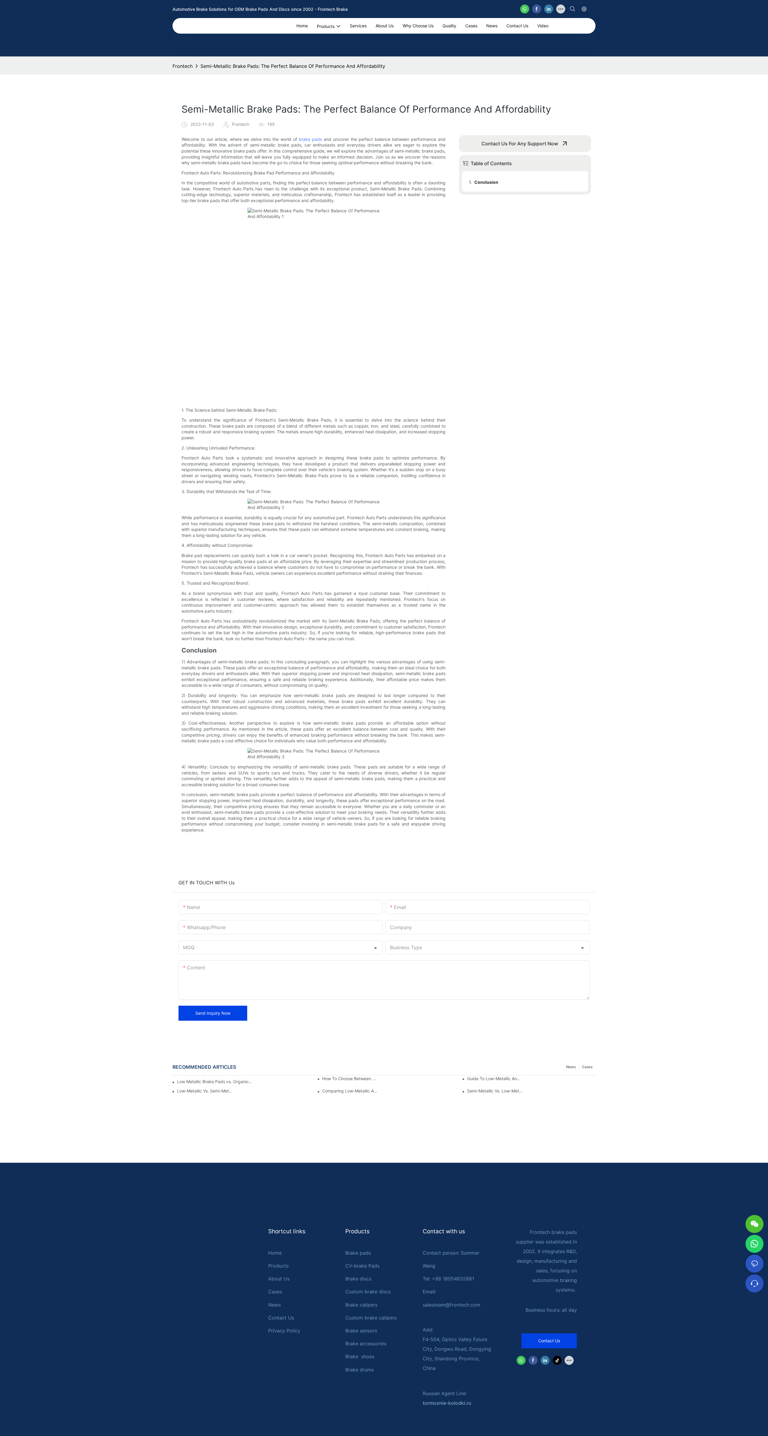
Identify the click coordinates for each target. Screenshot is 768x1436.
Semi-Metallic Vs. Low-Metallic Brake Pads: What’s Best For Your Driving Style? (495, 1090)
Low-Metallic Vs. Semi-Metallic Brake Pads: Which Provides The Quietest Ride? (205, 1090)
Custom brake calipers (371, 1318)
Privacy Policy (284, 1331)
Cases (587, 1067)
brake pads (310, 139)
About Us (279, 1279)
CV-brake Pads (362, 1266)
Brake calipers (361, 1305)
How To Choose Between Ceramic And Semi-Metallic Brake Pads (350, 1078)
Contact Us (281, 1318)
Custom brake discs (368, 1292)
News (571, 1067)
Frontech (182, 66)
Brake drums (359, 1370)
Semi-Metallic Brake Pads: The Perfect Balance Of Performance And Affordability (292, 66)
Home (275, 1253)
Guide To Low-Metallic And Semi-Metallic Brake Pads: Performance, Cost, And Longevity (495, 1078)
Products (278, 1266)
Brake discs (358, 1279)
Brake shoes (359, 1356)
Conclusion (486, 182)
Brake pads (358, 1253)
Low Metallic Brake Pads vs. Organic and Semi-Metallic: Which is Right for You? (214, 1081)
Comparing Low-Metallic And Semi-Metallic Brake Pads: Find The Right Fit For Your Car (350, 1090)
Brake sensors (361, 1331)
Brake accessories (365, 1344)
